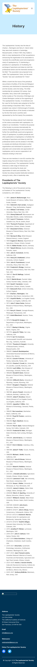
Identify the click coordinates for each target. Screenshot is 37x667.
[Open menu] (32, 8)
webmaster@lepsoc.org (10, 642)
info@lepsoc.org (7, 633)
